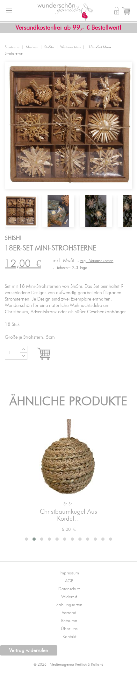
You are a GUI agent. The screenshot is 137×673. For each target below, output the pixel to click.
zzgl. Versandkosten (96, 261)
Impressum (69, 573)
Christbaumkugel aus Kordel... (68, 515)
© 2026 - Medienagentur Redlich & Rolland (68, 664)
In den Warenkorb (49, 354)
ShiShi (68, 504)
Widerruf (69, 597)
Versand (69, 613)
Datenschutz (69, 589)
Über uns (69, 629)
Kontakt (69, 637)
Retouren (69, 621)
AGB (69, 581)
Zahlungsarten (69, 605)
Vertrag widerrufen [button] (28, 650)
